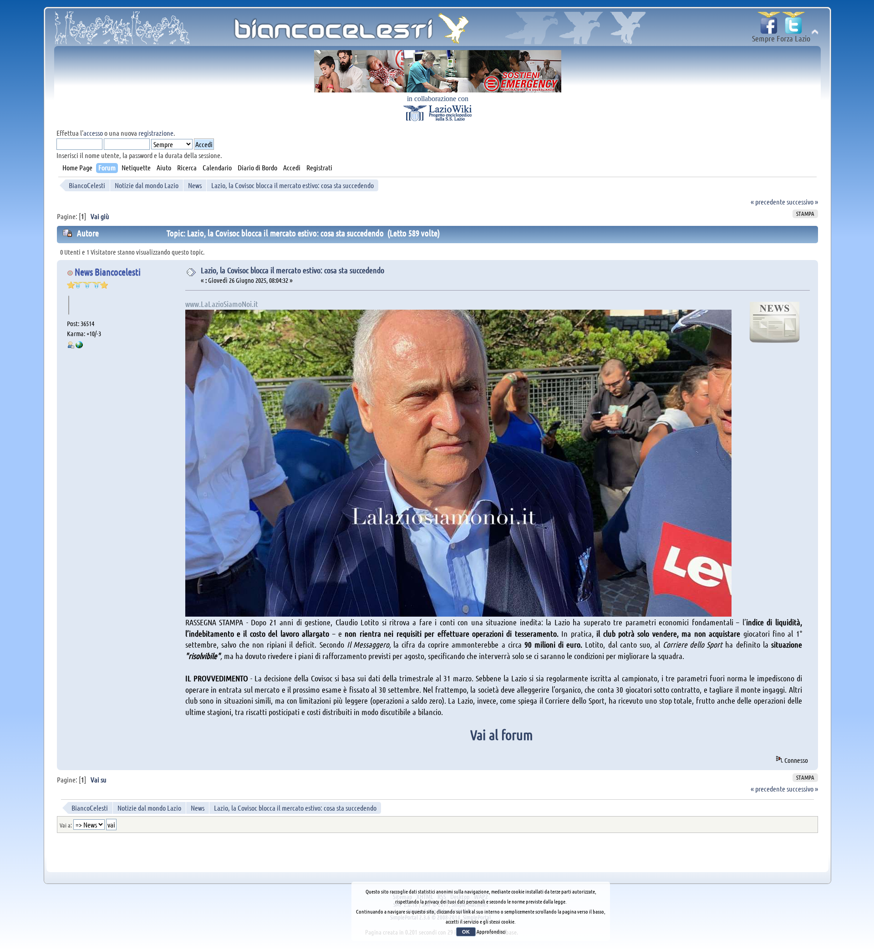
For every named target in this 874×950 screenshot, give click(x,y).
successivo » (802, 201)
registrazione (155, 132)
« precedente (768, 201)
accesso (93, 132)
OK (466, 932)
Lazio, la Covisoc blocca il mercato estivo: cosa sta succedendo (292, 270)
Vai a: (66, 825)
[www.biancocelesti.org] (79, 346)
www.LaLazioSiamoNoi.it (221, 304)
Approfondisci (491, 931)
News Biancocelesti (108, 271)
